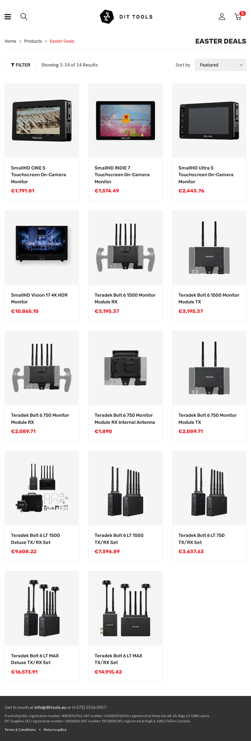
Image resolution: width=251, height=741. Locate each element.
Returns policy (55, 730)
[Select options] (152, 274)
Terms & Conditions (20, 730)
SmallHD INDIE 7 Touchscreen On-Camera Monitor (122, 174)
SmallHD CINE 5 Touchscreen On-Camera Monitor (38, 174)
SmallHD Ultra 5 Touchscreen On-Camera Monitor (206, 174)
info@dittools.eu (50, 707)
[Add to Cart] (68, 147)
